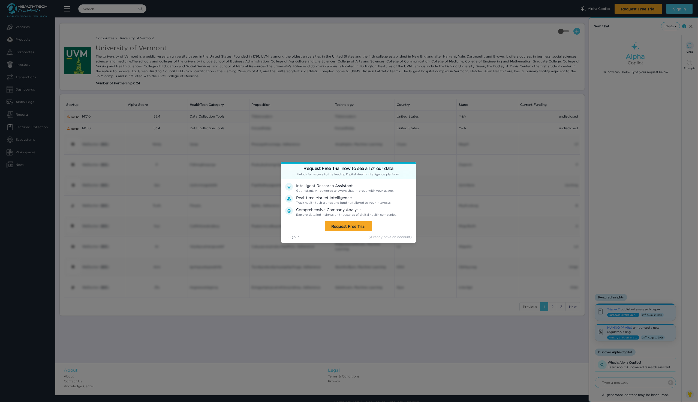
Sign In (293, 237)
